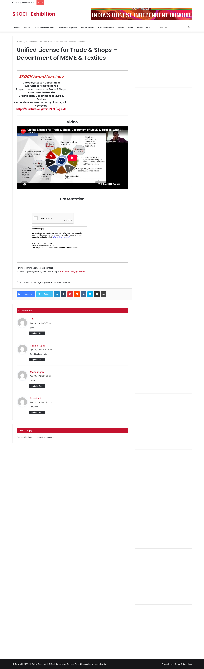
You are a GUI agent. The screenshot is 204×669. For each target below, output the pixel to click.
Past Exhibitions (87, 27)
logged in (32, 437)
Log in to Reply (37, 333)
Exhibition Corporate (68, 27)
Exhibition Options (106, 27)
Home (17, 27)
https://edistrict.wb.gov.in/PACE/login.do (41, 109)
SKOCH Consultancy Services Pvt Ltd (65, 664)
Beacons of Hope (125, 27)
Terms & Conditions (183, 664)
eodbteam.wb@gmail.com (72, 271)
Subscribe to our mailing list (94, 664)
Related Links (142, 27)
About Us (27, 27)
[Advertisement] (163, 59)
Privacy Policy (167, 664)
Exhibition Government (45, 27)
